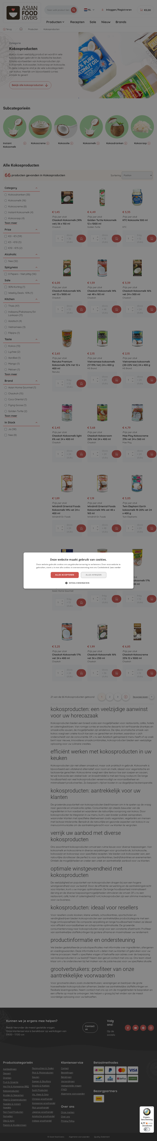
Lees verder (115, 567)
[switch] (147, 1129)
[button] (78, 583)
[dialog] (79, 570)
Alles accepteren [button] (64, 575)
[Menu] (152, 1108)
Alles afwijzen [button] (94, 575)
